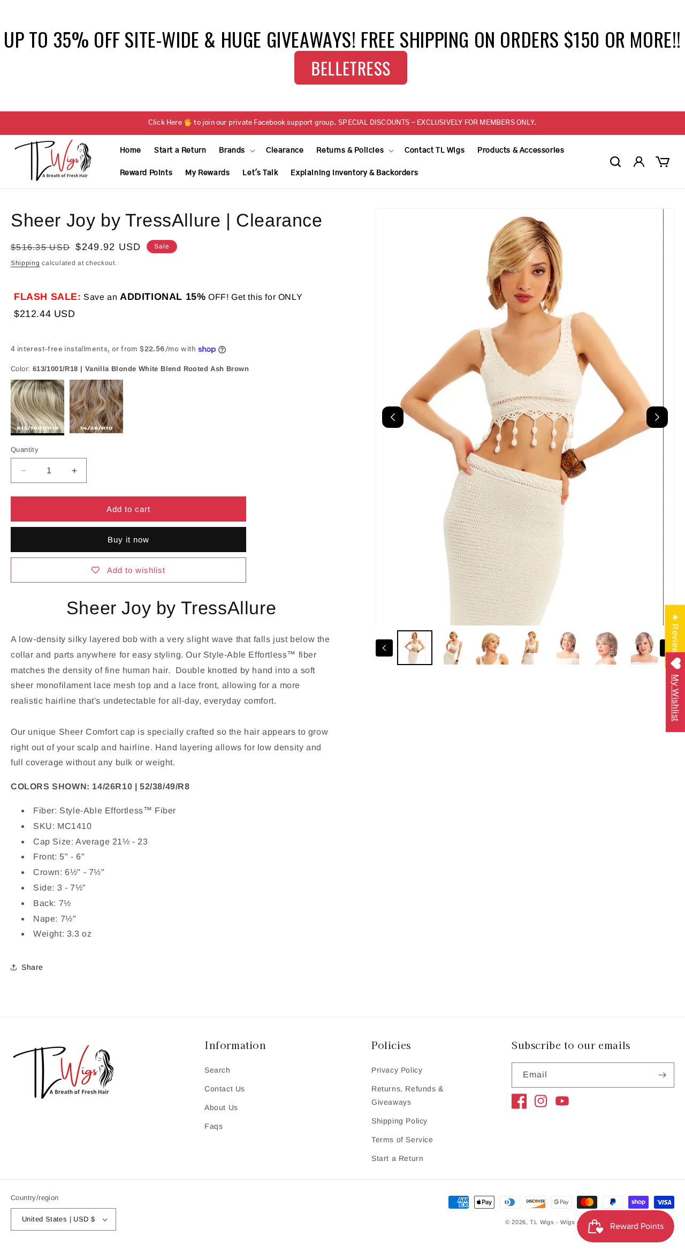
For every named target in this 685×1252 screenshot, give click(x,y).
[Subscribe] (662, 1075)
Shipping (25, 263)
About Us (221, 1107)
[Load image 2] (453, 648)
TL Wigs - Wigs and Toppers (571, 1222)
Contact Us (224, 1088)
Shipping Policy (399, 1121)
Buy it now (128, 539)
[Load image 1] (414, 648)
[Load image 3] (491, 648)
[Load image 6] (606, 648)
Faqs (213, 1126)
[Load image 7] (644, 648)
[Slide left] (384, 648)
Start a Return (397, 1158)
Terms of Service (402, 1139)
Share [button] (32, 967)
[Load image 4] (529, 648)
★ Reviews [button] (675, 636)
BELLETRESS (351, 67)
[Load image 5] (567, 648)
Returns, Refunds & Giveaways (407, 1095)
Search (217, 1070)
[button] (236, 150)
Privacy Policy (396, 1070)
